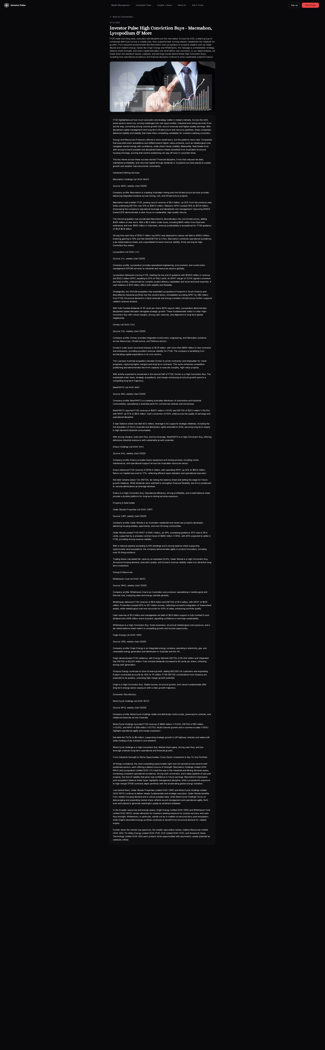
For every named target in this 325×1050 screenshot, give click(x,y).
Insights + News (164, 5)
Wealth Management (120, 5)
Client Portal (310, 5)
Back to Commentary (123, 16)
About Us (182, 5)
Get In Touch (197, 5)
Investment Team (143, 5)
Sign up (294, 5)
